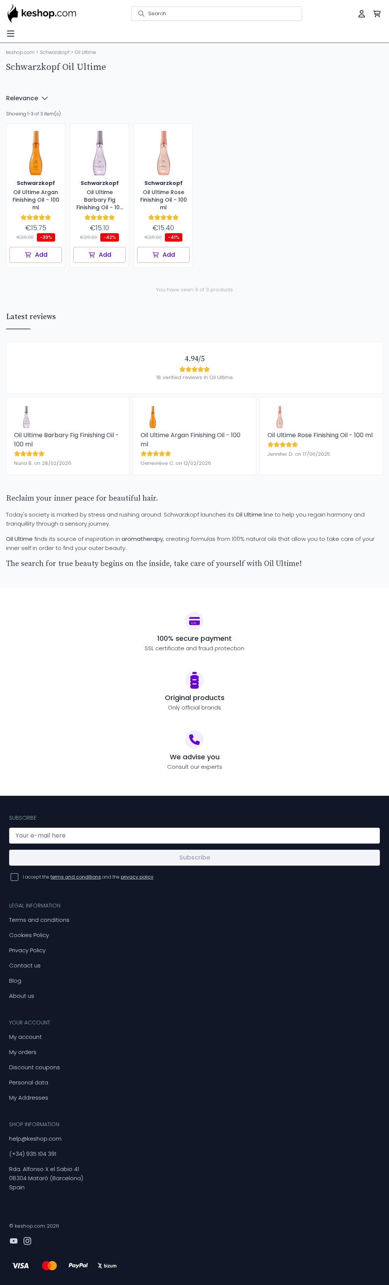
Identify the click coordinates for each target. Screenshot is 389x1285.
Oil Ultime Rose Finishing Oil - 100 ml (320, 435)
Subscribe (194, 857)
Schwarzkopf (55, 52)
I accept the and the (88, 877)
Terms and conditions (39, 920)
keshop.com (20, 52)
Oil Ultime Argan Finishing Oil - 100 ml (190, 440)
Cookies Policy (29, 935)
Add (41, 254)
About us (21, 996)
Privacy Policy (27, 950)
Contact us (25, 965)
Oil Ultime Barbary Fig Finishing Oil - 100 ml (66, 440)
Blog (15, 981)
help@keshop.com (35, 1139)
